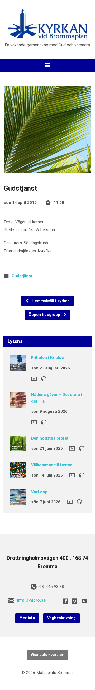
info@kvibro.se (31, 600)
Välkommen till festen (51, 465)
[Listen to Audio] (43, 378)
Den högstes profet (49, 438)
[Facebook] (65, 601)
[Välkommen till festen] (18, 474)
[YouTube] (84, 601)
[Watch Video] (34, 378)
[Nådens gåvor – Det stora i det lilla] (18, 404)
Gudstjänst (22, 276)
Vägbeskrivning (61, 618)
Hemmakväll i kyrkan (50, 301)
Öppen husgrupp (44, 314)
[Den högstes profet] (18, 447)
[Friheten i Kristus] (18, 367)
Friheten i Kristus (47, 357)
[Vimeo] (74, 601)
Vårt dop (39, 491)
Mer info (27, 618)
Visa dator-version (47, 654)
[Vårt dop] (18, 501)
